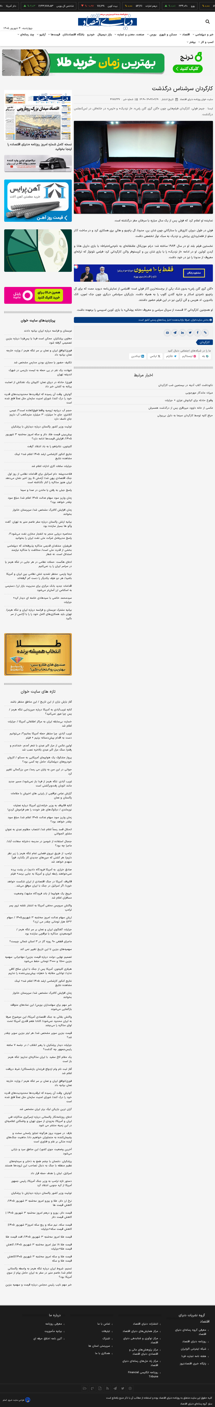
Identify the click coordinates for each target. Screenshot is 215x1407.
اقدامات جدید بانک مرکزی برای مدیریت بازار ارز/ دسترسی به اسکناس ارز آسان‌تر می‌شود (38, 588)
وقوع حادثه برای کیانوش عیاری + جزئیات (189, 400)
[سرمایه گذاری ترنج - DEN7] (107, 62)
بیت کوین (91, 6)
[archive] (85, 1388)
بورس (153, 35)
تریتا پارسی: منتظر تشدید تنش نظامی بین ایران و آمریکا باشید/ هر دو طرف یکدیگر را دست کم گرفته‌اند (39, 576)
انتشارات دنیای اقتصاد (145, 1324)
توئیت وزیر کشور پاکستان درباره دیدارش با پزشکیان (41, 427)
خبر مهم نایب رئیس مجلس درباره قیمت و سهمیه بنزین (38, 1285)
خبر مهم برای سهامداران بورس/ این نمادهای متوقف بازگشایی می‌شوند (41, 1007)
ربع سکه (210, 6)
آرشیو (42, 35)
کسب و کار (207, 42)
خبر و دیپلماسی (204, 35)
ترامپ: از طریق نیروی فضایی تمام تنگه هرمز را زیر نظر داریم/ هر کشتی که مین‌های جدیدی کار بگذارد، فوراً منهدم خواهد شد (40, 857)
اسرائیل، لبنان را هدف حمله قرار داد (51, 1173)
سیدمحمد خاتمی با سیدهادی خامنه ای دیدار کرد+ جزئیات (42, 600)
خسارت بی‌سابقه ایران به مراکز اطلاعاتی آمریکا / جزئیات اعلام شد (40, 724)
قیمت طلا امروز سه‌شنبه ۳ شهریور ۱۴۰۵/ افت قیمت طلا (39, 1237)
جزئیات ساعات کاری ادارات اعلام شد (51, 466)
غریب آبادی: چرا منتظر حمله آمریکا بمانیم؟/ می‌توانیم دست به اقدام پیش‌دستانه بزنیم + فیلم (41, 736)
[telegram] (175, 332)
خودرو (91, 35)
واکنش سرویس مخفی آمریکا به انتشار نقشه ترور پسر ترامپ (40, 908)
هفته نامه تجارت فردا (193, 1356)
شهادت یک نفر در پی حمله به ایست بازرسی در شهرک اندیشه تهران (40, 372)
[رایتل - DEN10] (38, 295)
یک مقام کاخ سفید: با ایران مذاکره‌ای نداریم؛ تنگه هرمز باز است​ (40, 1059)
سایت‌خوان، (196, 320)
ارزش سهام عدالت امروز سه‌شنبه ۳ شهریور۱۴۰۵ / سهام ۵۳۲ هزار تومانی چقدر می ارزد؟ (39, 920)
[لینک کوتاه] (205, 332)
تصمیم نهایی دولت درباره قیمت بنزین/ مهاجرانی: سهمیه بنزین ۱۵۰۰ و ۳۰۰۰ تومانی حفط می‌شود (38, 959)
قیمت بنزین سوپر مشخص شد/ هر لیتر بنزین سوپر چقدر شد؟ (38, 1035)
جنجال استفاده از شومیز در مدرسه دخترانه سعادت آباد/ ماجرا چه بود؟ (39, 843)
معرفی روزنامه (53, 1324)
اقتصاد (185, 35)
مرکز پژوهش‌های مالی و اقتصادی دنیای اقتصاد (143, 1352)
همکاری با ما (102, 1353)
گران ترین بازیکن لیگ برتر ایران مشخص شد (46, 1109)
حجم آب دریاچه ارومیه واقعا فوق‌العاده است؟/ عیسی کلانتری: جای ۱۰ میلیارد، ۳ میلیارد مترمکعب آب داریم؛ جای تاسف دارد (40, 414)
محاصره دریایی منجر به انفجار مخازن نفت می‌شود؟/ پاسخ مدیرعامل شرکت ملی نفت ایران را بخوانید (40, 536)
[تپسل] (76, 266)
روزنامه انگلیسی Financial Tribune (143, 1374)
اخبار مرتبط (143, 375)
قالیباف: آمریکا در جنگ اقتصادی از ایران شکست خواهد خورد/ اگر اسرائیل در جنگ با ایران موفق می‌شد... (39, 884)
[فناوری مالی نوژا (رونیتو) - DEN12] (38, 654)
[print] (167, 332)
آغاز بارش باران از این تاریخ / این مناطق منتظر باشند (41, 702)
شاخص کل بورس (43, 6)
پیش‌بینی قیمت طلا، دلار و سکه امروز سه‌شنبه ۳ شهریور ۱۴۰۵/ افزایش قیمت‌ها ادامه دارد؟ (38, 436)
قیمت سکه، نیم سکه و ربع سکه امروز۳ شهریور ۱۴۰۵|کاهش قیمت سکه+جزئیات (40, 1227)
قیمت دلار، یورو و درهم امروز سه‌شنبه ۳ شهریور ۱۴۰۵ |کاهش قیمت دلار (39, 1215)
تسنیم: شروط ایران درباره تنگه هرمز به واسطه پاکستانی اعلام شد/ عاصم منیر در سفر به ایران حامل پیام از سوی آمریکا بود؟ (39, 1273)
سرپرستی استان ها (99, 1346)
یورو (172, 6)
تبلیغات (106, 1331)
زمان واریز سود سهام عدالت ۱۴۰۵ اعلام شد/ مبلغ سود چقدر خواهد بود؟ (40, 500)
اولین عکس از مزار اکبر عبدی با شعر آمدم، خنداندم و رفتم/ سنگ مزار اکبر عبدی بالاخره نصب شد (41, 748)
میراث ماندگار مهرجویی (199, 393)
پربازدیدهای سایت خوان (38, 320)
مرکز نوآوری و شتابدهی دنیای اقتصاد (140, 1340)
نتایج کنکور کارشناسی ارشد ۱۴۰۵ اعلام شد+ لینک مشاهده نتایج (43, 456)
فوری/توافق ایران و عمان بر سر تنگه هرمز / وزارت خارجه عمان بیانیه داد (39, 353)
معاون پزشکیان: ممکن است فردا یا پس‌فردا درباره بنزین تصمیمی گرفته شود (39, 341)
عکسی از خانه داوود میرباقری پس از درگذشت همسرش (180, 408)
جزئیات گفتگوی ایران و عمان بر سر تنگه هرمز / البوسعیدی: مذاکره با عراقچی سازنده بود (44, 931)
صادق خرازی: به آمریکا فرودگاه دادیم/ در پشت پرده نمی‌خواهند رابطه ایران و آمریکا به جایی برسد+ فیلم (41, 872)
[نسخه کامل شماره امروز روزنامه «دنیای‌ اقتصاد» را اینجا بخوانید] (38, 115)
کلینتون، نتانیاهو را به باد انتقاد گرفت (49, 446)
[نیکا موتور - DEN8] (38, 163)
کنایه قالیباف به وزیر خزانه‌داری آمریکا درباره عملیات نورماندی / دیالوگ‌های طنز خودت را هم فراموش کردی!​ (40, 807)
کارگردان (205, 342)
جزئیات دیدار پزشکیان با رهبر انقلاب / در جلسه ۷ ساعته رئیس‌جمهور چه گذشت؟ (39, 1047)
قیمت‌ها (55, 35)
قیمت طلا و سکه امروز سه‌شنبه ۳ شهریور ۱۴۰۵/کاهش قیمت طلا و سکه (39, 1259)
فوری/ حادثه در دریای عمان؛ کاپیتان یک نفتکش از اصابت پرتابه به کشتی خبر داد (38, 384)
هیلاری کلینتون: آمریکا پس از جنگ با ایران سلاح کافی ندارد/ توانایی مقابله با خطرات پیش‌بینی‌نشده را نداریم (40, 971)
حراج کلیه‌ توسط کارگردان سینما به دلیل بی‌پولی (185, 416)
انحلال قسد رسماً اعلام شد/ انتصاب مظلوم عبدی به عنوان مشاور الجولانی (38, 831)
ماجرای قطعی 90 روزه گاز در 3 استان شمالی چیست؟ (40, 941)
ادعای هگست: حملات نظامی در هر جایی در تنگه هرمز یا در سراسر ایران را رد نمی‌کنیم (38, 564)
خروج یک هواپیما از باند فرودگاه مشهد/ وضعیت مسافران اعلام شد (43, 896)
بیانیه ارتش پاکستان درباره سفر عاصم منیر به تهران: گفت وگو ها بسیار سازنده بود (38, 524)
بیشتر (192, 42)
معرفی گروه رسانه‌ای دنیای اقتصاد (190, 1332)
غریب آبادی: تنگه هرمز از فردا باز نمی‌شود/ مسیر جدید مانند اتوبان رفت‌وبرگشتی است (40, 783)
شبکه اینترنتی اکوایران (193, 1349)
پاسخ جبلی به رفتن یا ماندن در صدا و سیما (46, 490)
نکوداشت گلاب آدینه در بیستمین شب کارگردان (185, 385)
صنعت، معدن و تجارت (130, 35)
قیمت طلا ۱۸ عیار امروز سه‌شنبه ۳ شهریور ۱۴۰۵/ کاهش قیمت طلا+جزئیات (39, 1247)
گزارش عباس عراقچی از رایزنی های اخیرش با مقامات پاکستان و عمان (41, 795)
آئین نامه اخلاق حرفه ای (47, 1339)
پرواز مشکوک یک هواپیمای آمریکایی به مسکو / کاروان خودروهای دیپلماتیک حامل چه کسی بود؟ (39, 760)
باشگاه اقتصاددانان (74, 35)
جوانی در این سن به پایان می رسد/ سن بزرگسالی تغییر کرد (39, 772)
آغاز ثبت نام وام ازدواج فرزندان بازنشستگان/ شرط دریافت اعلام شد (39, 1071)
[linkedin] (182, 332)
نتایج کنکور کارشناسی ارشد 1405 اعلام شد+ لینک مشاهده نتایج (43, 983)
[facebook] (197, 332)
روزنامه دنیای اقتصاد (194, 1342)
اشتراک (106, 1339)
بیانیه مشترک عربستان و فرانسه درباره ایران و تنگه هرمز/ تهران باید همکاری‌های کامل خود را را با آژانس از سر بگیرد (39, 614)
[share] (100, 1388)
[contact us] (92, 1388)
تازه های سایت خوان (38, 692)
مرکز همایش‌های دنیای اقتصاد (140, 1331)
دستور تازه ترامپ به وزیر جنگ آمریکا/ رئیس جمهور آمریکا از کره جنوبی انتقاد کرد (41, 1183)
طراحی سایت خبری (16, 1400)
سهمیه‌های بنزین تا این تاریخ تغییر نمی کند (46, 949)
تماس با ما (103, 1324)
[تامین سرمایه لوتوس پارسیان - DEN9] (38, 250)
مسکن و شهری (168, 35)
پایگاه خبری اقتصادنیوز (193, 1364)
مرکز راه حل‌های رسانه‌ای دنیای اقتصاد (140, 1363)
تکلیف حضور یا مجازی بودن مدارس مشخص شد (43, 363)
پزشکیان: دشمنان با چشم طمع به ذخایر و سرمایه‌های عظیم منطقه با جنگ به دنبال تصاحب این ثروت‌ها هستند (38, 1163)
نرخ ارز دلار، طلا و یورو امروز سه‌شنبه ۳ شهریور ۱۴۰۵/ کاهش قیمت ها (40, 1203)
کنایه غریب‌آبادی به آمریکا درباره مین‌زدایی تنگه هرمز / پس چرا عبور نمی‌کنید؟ (40, 712)
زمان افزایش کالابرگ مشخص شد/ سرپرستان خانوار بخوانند (42, 512)
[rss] (107, 1388)
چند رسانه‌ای (26, 35)
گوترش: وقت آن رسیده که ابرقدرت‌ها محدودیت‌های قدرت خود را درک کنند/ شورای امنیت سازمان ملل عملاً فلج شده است (38, 398)
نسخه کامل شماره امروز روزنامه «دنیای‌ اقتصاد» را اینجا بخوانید (40, 147)
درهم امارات (130, 6)
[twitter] (190, 332)
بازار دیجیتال (104, 35)
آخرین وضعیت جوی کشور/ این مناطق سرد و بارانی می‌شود (41, 1151)
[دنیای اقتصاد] (107, 21)
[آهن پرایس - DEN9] (38, 201)
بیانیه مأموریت (53, 1331)
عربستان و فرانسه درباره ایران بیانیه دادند (48, 331)
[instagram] (130, 1388)
